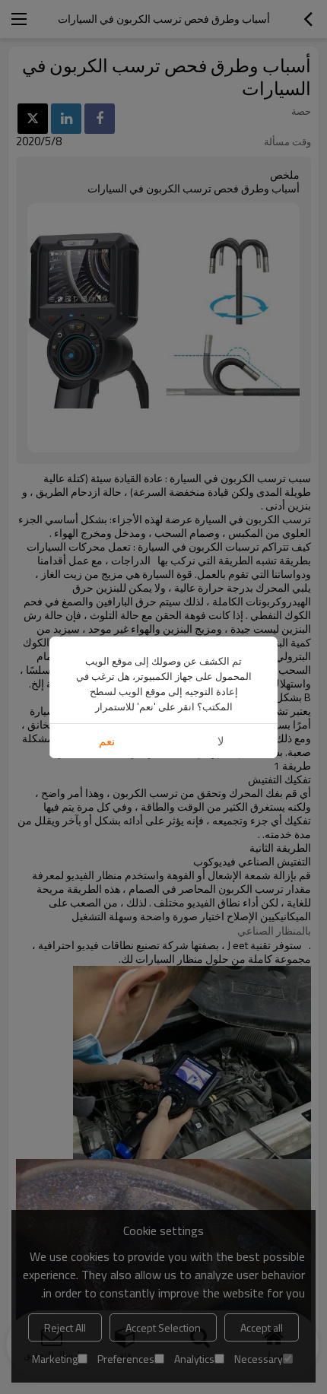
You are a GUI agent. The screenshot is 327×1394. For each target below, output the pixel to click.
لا (220, 741)
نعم (107, 741)
